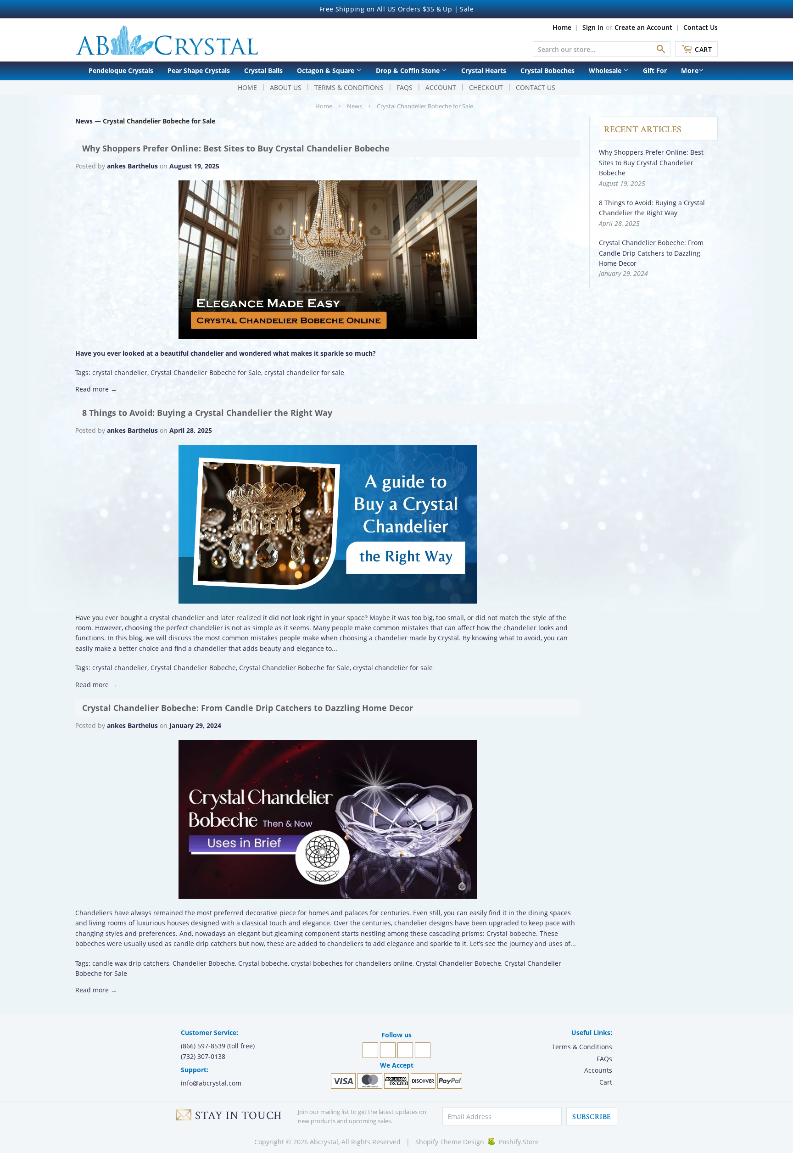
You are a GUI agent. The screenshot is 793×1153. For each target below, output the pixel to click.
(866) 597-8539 (203, 1045)
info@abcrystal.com (211, 1083)
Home (562, 27)
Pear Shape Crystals (199, 70)
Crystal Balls (263, 70)
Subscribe (591, 1117)
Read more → (96, 389)
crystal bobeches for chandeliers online (352, 963)
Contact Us (700, 27)
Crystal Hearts (483, 70)
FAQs (404, 87)
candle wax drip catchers (130, 963)
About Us (286, 87)
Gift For (655, 70)
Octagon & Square (326, 70)
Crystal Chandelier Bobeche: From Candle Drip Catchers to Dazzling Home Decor (247, 707)
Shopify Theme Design (449, 1141)
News (354, 106)
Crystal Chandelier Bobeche (193, 667)
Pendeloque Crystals (121, 70)
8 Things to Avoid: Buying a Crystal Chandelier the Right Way (207, 412)
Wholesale (606, 70)
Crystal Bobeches (547, 70)
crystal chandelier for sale (304, 372)
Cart (703, 49)
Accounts (598, 1070)
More (689, 70)
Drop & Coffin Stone (408, 70)
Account (440, 87)
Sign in (592, 27)
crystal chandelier (119, 372)
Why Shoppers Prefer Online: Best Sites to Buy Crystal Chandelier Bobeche (236, 148)
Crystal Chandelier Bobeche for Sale (206, 372)
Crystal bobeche (263, 963)
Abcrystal (324, 1141)
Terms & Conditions (349, 87)
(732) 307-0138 (203, 1056)
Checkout (486, 87)
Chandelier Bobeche (204, 963)
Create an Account (643, 27)
